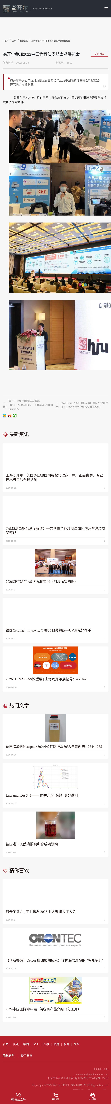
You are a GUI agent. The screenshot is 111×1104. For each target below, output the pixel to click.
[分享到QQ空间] (5, 415)
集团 (26, 1044)
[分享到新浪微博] (10, 415)
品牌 (56, 1044)
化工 (36, 1044)
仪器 (46, 1044)
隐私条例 (8, 1055)
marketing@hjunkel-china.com (92, 1074)
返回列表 (99, 54)
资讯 (14, 41)
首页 (6, 41)
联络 (76, 1044)
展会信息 (24, 41)
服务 (66, 1044)
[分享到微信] (15, 415)
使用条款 (26, 1055)
